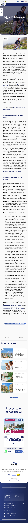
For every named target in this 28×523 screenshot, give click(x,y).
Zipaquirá (7, 499)
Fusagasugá (7, 495)
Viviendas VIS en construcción (10, 505)
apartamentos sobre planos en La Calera (13, 308)
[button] (22, 437)
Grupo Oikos (3, 4)
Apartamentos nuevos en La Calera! (15, 323)
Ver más (14, 397)
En (26, 1)
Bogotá (6, 496)
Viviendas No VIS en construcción (11, 507)
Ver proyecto (19, 451)
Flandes (16, 497)
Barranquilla (7, 497)
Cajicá (16, 494)
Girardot (6, 494)
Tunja (16, 495)
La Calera (17, 496)
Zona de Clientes (10, 2)
